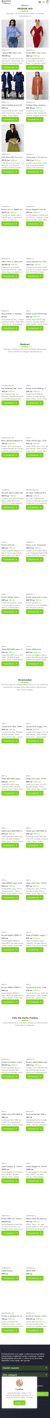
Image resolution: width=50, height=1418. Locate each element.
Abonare (41, 1394)
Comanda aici (8, 67)
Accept (18, 1402)
